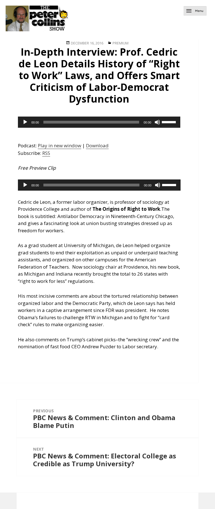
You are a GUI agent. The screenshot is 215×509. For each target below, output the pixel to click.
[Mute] (157, 122)
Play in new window (59, 145)
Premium (120, 43)
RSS (46, 153)
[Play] (25, 122)
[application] (99, 122)
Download (97, 145)
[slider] (169, 122)
